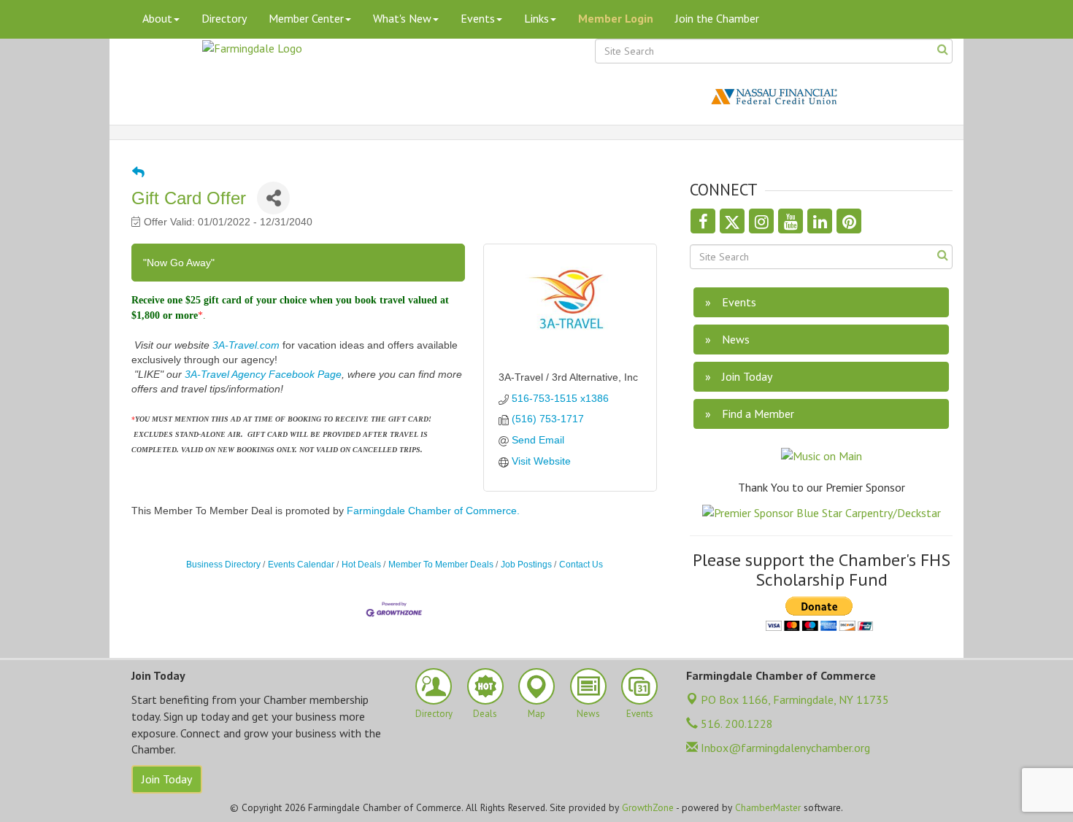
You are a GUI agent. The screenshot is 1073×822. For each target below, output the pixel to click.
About (157, 18)
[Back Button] (138, 173)
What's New (402, 18)
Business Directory (223, 564)
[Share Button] (273, 198)
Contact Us (581, 564)
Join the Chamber (717, 18)
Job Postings (526, 564)
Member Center (306, 18)
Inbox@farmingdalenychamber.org (784, 747)
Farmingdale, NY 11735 (795, 699)
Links (536, 18)
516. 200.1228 (735, 723)
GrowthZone (648, 807)
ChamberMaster (768, 807)
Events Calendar (301, 564)
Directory (224, 18)
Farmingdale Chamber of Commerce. (433, 510)
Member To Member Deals (440, 564)
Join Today (167, 779)
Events (478, 18)
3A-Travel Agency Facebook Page (263, 374)
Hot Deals (361, 564)
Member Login (615, 18)
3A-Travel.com (246, 345)
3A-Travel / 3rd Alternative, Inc (568, 377)
